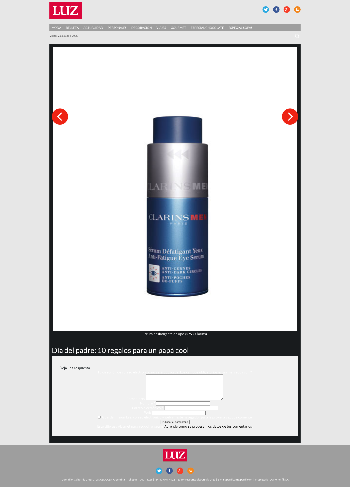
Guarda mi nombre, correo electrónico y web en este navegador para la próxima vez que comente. (177, 417)
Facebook (276, 9)
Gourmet (178, 27)
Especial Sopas (240, 27)
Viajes (161, 27)
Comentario (136, 399)
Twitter (265, 9)
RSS (297, 9)
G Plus (287, 9)
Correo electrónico (147, 408)
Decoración (141, 27)
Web (147, 412)
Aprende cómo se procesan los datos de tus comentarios (208, 426)
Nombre (147, 403)
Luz (65, 10)
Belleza (72, 27)
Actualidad (93, 27)
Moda (56, 27)
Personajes (117, 27)
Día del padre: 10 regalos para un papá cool (120, 350)
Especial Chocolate (207, 27)
